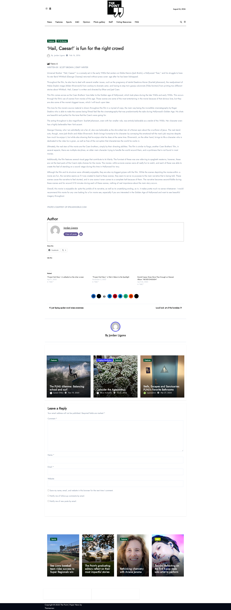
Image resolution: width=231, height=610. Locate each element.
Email (51, 466)
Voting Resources (123, 22)
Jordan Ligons (59, 55)
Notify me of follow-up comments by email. (67, 496)
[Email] (81, 234)
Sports (69, 21)
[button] (185, 22)
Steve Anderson (106, 392)
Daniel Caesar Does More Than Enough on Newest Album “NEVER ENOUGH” (155, 278)
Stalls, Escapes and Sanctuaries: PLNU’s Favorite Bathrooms (161, 387)
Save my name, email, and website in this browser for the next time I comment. (81, 490)
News (49, 22)
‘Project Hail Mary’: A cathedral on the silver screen (65, 277)
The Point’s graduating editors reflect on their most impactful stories (97, 569)
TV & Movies (62, 41)
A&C (78, 21)
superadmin (152, 392)
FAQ (137, 22)
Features (59, 21)
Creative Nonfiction (105, 360)
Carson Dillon (58, 392)
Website (51, 478)
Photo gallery (99, 22)
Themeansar (49, 608)
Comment (52, 418)
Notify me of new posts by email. (63, 501)
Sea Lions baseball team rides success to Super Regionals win (62, 569)
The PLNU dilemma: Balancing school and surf (67, 387)
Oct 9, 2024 (122, 392)
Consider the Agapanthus (110, 389)
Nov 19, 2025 (73, 392)
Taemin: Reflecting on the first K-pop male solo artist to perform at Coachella (167, 570)
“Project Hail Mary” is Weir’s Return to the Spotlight (110, 277)
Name (51, 455)
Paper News (74, 604)
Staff (111, 22)
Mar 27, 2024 (166, 392)
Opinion (87, 21)
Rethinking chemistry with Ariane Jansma (132, 570)
